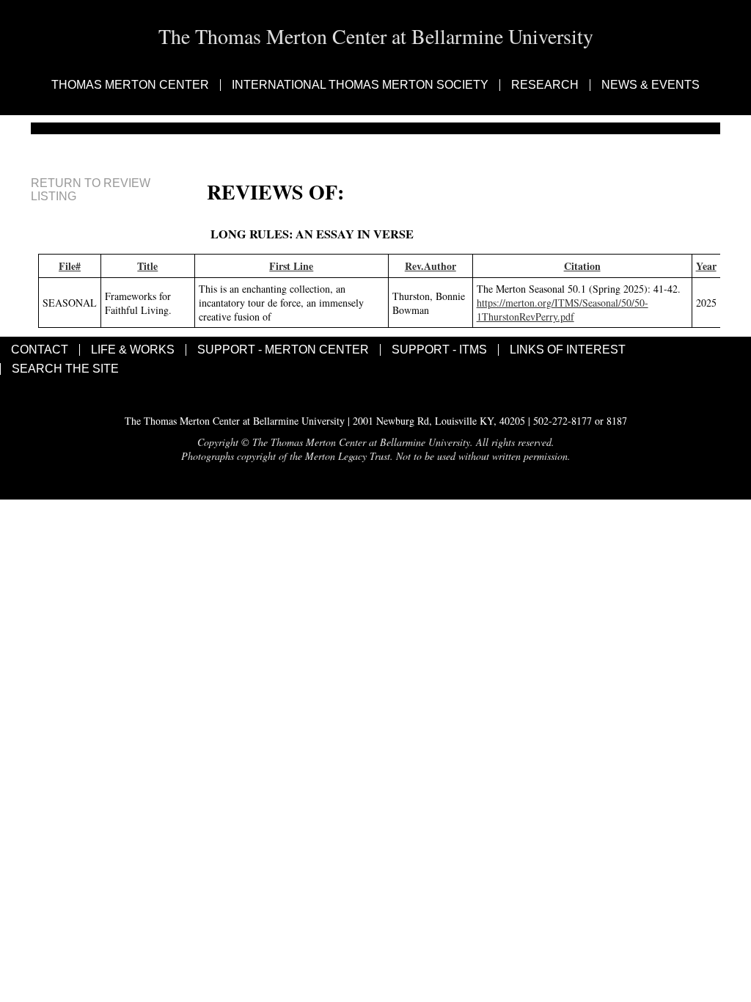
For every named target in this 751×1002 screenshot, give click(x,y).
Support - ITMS (439, 350)
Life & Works (133, 350)
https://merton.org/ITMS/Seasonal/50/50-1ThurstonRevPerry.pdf (562, 309)
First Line (291, 266)
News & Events (650, 85)
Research (545, 85)
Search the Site (65, 369)
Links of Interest (568, 350)
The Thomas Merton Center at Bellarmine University (375, 36)
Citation (582, 266)
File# (70, 266)
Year (706, 266)
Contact (39, 350)
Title (147, 266)
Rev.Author (430, 266)
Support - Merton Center (283, 350)
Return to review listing (90, 189)
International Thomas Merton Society (360, 85)
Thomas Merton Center (130, 85)
